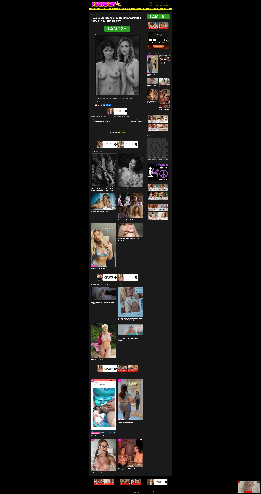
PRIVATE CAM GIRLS (168, 8)
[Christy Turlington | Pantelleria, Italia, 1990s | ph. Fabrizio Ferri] (103, 170)
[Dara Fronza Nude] (164, 81)
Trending (92, 380)
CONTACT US (134, 489)
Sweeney (155, 159)
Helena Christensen (125, 189)
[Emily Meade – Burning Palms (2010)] (164, 58)
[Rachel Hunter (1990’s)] (103, 201)
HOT (161, 5)
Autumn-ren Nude (97, 473)
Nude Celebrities (112, 284)
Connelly (159, 140)
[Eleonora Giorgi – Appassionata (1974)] (103, 294)
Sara (159, 157)
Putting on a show (151, 85)
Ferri (112, 116)
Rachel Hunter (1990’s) (99, 212)
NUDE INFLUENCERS (117, 8)
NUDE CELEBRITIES (104, 8)
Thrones (166, 159)
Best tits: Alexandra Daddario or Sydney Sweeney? (152, 103)
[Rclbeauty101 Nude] (164, 98)
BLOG (126, 11)
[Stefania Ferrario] (103, 340)
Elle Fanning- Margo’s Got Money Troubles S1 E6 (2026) (130, 319)
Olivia (154, 155)
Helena (117, 116)
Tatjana (127, 116)
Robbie (149, 157)
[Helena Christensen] (130, 170)
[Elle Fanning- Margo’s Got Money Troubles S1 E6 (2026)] (130, 302)
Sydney (160, 159)
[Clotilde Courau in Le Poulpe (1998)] (130, 330)
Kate (156, 151)
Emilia (166, 142)
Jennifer (160, 149)
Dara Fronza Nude (163, 86)
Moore (164, 153)
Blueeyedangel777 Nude (127, 469)
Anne (160, 138)
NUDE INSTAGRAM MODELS (148, 11)
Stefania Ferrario (97, 360)
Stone (149, 159)
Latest (151, 5)
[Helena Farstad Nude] (103, 245)
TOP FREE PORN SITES (155, 8)
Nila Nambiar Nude (98, 436)
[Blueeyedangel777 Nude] (130, 453)
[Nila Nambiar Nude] (103, 406)
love (160, 151)
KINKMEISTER (158, 491)
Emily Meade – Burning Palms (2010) (162, 64)
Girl (149, 147)
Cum (164, 140)
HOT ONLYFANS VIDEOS (140, 8)
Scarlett (164, 157)
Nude (149, 155)
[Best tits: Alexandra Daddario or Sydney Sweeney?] (152, 94)
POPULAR (156, 5)
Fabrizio (107, 116)
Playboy (158, 155)
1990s (93, 116)
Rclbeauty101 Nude (164, 109)
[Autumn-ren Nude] (103, 455)
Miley (154, 153)
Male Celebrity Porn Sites (137, 491)
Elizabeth (161, 142)
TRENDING (166, 5)
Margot (149, 153)
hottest (149, 149)
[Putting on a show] (152, 81)
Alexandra (150, 138)
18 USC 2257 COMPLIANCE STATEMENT (145, 489)
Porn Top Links (163, 489)
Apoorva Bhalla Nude (125, 422)
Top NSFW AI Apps (135, 492)
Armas (164, 138)
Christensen (99, 116)
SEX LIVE (94, 8)
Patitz (122, 116)
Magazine (165, 151)
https (155, 149)
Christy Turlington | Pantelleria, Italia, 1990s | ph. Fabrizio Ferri (102, 189)
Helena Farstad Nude (98, 268)
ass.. (149, 140)
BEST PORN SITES (134, 11)
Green (153, 147)
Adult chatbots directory (149, 491)
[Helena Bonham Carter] (130, 205)
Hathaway (159, 147)
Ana (155, 138)
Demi (155, 142)
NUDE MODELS (128, 8)
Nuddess (157, 489)
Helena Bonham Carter (126, 220)
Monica (159, 153)
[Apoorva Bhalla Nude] (130, 399)
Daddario (150, 142)
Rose (155, 157)
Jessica (165, 149)
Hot (119, 440)
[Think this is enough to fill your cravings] (130, 230)
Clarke (154, 140)
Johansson (150, 151)
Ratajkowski (165, 155)
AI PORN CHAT (161, 11)
